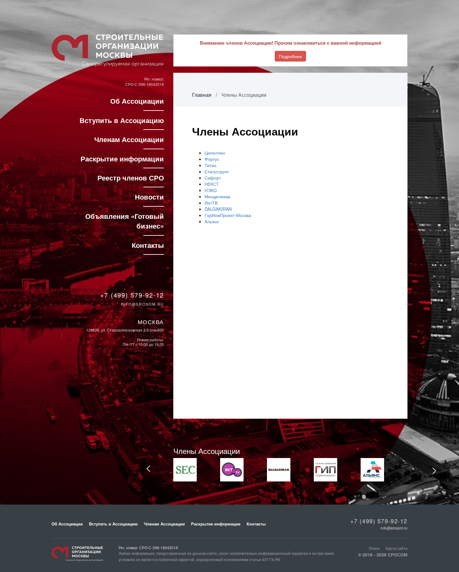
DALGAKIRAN (218, 209)
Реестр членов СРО (130, 178)
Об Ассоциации (137, 101)
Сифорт (213, 178)
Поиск (374, 548)
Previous (149, 469)
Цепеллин (215, 153)
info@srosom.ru (142, 304)
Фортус (212, 159)
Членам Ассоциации (129, 139)
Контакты (148, 245)
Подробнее (290, 56)
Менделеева (217, 196)
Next (434, 470)
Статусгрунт (217, 171)
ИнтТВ (211, 203)
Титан (210, 165)
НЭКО (211, 190)
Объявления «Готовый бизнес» (124, 221)
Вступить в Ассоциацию (122, 120)
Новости (149, 197)
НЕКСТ (212, 184)
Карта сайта (396, 548)
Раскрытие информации (122, 159)
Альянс (212, 221)
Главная (201, 94)
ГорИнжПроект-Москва (228, 215)
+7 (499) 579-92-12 (132, 295)
